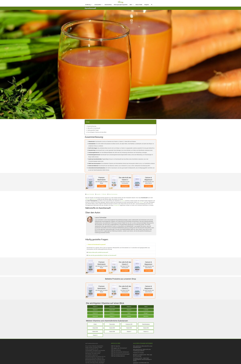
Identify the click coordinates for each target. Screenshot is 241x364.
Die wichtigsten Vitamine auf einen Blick (96, 132)
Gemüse (123, 200)
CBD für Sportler (115, 346)
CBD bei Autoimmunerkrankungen (120, 354)
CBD (131, 4)
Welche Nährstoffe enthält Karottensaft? (98, 252)
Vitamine (87, 199)
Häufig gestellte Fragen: (93, 130)
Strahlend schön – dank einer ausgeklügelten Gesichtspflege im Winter (142, 359)
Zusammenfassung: (91, 126)
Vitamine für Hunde (138, 352)
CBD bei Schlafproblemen (118, 356)
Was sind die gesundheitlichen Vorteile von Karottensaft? (102, 255)
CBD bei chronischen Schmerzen (120, 352)
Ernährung (88, 4)
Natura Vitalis (139, 4)
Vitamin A (141, 202)
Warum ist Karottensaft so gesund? (97, 244)
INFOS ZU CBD (115, 343)
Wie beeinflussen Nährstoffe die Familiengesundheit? (142, 350)
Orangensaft (116, 205)
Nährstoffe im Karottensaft (93, 128)
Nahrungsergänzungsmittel (120, 4)
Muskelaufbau (108, 4)
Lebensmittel (97, 4)
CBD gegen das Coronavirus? (119, 348)
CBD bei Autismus (116, 350)
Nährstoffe (94, 199)
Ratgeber (146, 4)
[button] (120, 244)
